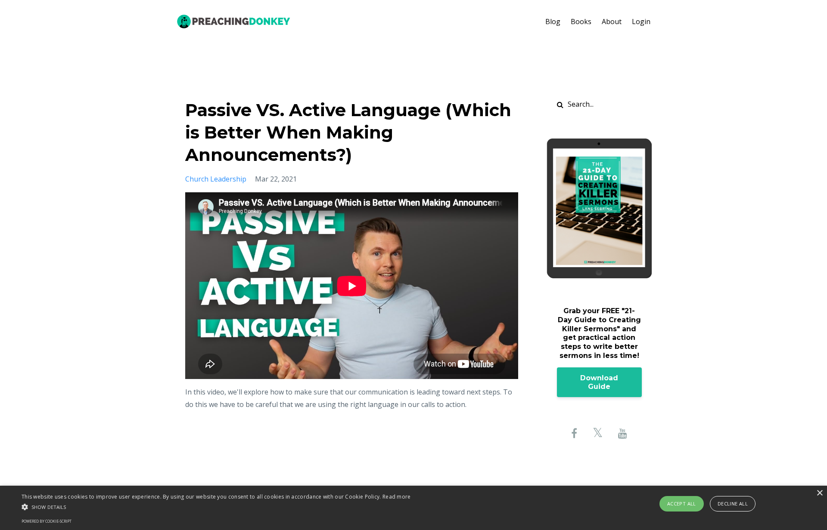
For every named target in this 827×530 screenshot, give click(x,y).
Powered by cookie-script (47, 521)
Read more (396, 496)
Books (581, 21)
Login (641, 21)
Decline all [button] (733, 503)
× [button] (819, 493)
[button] (216, 507)
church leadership (215, 179)
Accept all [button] (681, 503)
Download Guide (599, 382)
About (612, 21)
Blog (552, 21)
